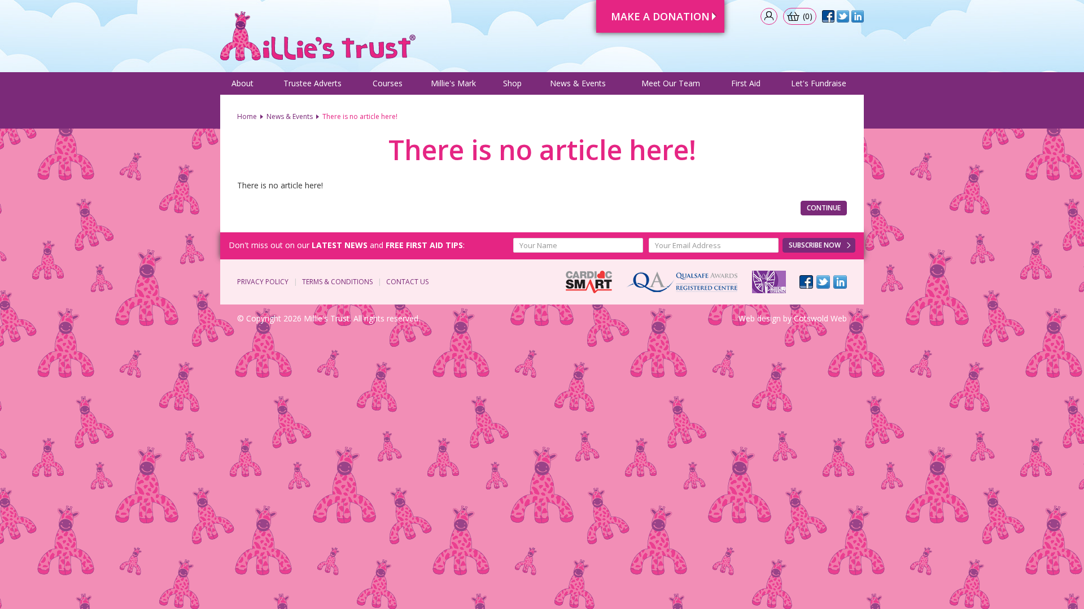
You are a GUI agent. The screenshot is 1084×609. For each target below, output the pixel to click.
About (242, 83)
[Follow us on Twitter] (823, 282)
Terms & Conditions (337, 281)
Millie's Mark (453, 83)
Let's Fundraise (818, 83)
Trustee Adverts (312, 83)
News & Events (578, 83)
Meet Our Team (670, 83)
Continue (824, 208)
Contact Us (407, 281)
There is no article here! (359, 116)
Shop (512, 83)
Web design (759, 318)
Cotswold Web (820, 318)
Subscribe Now (815, 245)
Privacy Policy (263, 281)
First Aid (745, 83)
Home (247, 116)
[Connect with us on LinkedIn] (840, 282)
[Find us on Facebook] (806, 282)
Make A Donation (660, 16)
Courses (388, 83)
